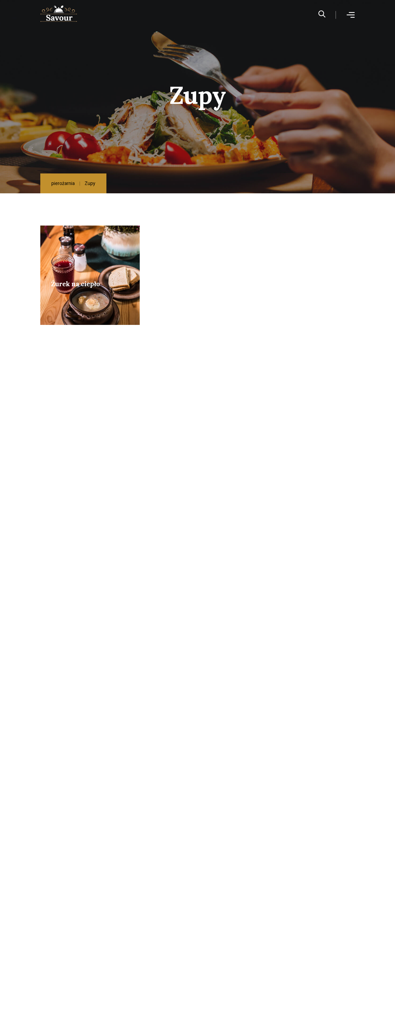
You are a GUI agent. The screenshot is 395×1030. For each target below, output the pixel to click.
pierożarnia (63, 183)
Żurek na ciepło (75, 284)
